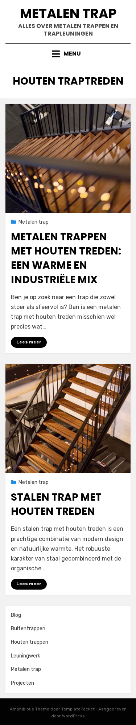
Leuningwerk (25, 656)
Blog (16, 615)
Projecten (22, 683)
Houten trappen (29, 642)
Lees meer (28, 342)
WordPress (73, 715)
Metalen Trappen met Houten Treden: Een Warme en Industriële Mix (66, 258)
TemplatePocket (78, 709)
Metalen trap (68, 13)
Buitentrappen (28, 629)
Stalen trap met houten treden (56, 504)
